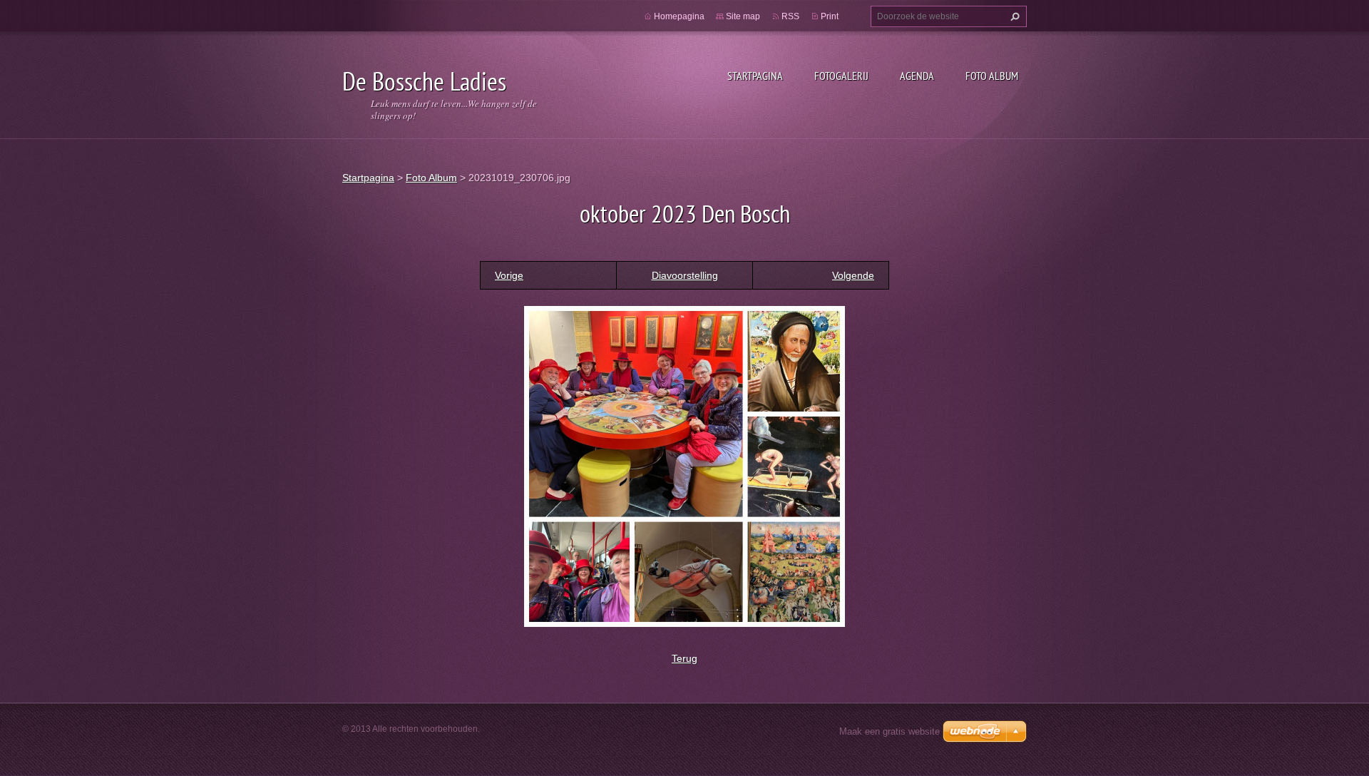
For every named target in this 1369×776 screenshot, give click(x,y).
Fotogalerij (841, 75)
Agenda (917, 75)
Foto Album (991, 75)
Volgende (853, 275)
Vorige (509, 275)
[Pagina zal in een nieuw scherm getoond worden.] (684, 465)
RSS (790, 16)
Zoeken (1013, 16)
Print (830, 16)
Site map (743, 16)
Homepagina (679, 16)
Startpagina (755, 75)
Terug (684, 658)
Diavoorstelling (685, 275)
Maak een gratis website (889, 731)
